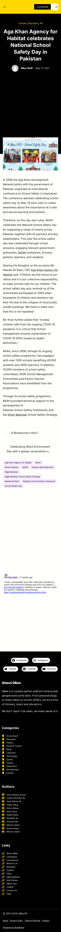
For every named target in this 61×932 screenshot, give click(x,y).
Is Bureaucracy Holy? (24, 432)
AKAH (38, 462)
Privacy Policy (16, 920)
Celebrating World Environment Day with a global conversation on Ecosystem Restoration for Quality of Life (28, 449)
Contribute (42, 6)
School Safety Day (13, 486)
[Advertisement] (30, 104)
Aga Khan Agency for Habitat (18, 462)
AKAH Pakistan (11, 467)
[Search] (54, 7)
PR (41, 23)
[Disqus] (30, 532)
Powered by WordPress (13, 927)
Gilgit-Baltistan (17, 414)
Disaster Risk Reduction (42, 467)
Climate (22, 23)
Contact (45, 920)
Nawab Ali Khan (12, 481)
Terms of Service (32, 920)
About (5, 920)
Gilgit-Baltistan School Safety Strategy (22, 476)
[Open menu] (4, 7)
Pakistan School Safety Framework (39, 481)
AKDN (22, 252)
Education (33, 23)
